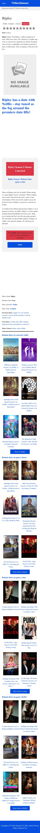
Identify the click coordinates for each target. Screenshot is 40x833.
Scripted (13, 308)
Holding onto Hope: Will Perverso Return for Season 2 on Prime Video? (29, 609)
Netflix (15, 304)
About (31, 825)
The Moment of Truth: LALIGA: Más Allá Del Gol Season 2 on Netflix (29, 441)
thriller (23, 328)
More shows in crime (20, 691)
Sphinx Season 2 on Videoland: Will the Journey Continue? (29, 800)
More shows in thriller (20, 808)
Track (20, 245)
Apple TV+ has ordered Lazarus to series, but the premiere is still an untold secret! (16, 315)
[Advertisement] (20, 136)
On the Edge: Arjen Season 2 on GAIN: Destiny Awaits (29, 563)
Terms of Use (22, 828)
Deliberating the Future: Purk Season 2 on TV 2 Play (29, 645)
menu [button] (4, 3)
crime (19, 328)
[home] (20, 3)
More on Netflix (20, 452)
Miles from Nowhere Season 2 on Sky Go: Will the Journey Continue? (29, 485)
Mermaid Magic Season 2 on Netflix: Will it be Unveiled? (11, 444)
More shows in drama (20, 572)
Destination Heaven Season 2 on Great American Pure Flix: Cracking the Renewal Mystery (29, 526)
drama (14, 328)
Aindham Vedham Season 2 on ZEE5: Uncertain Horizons (29, 764)
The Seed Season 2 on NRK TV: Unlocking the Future (11, 564)
